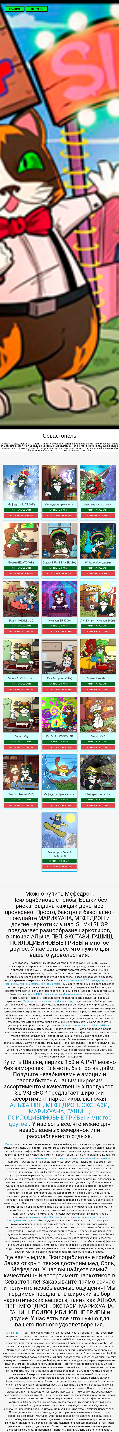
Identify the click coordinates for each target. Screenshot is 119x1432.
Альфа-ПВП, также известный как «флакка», (55, 994)
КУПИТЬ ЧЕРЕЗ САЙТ (21, 510)
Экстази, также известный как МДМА (85, 1025)
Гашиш (10, 1144)
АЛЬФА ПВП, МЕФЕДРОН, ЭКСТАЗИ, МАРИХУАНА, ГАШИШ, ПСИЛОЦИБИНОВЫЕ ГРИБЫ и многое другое (60, 1114)
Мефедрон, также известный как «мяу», (48, 1001)
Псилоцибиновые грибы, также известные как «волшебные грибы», (68, 1158)
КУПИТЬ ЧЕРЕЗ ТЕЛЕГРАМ (21, 515)
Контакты (37, 9)
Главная (14, 9)
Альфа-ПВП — (15, 1332)
